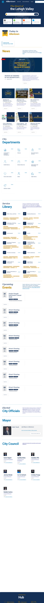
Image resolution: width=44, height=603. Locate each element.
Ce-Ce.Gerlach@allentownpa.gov (23, 479)
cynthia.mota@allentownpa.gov (23, 463)
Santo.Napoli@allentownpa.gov (9, 462)
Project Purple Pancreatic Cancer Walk (8, 43)
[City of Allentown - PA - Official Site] (10, 1)
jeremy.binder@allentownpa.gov (9, 479)
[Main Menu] (3, 2)
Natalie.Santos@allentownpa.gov (9, 496)
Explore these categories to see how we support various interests (32, 206)
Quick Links (19, 1)
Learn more (25, 408)
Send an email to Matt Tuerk (36, 433)
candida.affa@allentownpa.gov (36, 462)
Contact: (18, 462)
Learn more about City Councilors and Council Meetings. (32, 444)
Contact (32, 1)
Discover (36, 14)
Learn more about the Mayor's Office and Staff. (29, 430)
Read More (25, 83)
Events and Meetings (25, 1)
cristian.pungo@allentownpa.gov (36, 479)
